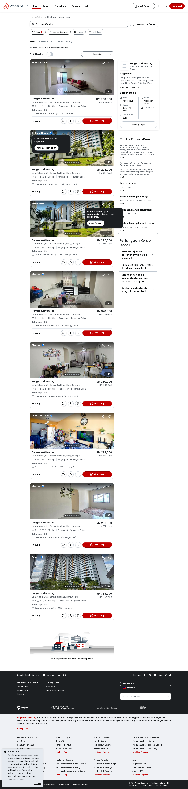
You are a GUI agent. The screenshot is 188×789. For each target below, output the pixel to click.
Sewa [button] (45, 6)
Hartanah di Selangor (103, 767)
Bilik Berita (50, 687)
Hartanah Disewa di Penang (68, 767)
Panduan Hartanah (25, 745)
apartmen (142, 154)
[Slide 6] (76, 91)
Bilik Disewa (99, 749)
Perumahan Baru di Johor (144, 741)
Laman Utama (37, 17)
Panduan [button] (76, 6)
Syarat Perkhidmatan (46, 784)
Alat (134, 760)
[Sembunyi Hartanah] (104, 63)
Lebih (87, 6)
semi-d (151, 154)
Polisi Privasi (31, 764)
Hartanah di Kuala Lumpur (105, 764)
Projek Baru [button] (60, 6)
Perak (129, 187)
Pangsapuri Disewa (102, 745)
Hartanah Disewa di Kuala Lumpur (71, 764)
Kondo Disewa (100, 741)
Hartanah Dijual (63, 737)
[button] (33, 41)
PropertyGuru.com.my (26, 717)
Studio (123, 214)
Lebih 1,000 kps (140, 227)
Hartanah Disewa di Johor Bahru (70, 771)
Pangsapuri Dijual (64, 745)
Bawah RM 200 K (127, 201)
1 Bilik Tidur (132, 214)
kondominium (131, 154)
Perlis (122, 187)
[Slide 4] (71, 91)
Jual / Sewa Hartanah (141, 767)
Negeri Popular (101, 760)
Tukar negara (127, 683)
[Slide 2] (67, 91)
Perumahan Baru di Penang (144, 749)
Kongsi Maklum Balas (55, 690)
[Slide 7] (78, 162)
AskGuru (21, 741)
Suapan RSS (137, 771)
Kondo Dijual (61, 741)
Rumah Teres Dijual (64, 749)
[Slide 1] (65, 91)
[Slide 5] (74, 91)
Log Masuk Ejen (139, 764)
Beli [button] (35, 6)
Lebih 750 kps (126, 227)
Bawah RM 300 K (144, 201)
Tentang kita (22, 687)
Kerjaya (20, 694)
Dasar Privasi (63, 784)
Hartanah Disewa (102, 737)
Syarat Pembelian (80, 784)
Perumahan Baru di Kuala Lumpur (147, 745)
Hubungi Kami (52, 682)
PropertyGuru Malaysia (28, 737)
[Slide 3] (69, 91)
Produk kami (22, 690)
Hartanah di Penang (103, 771)
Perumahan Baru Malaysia (145, 737)
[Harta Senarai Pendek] (110, 63)
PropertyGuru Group (27, 682)
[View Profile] (39, 62)
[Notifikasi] (165, 6)
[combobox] (79, 24)
